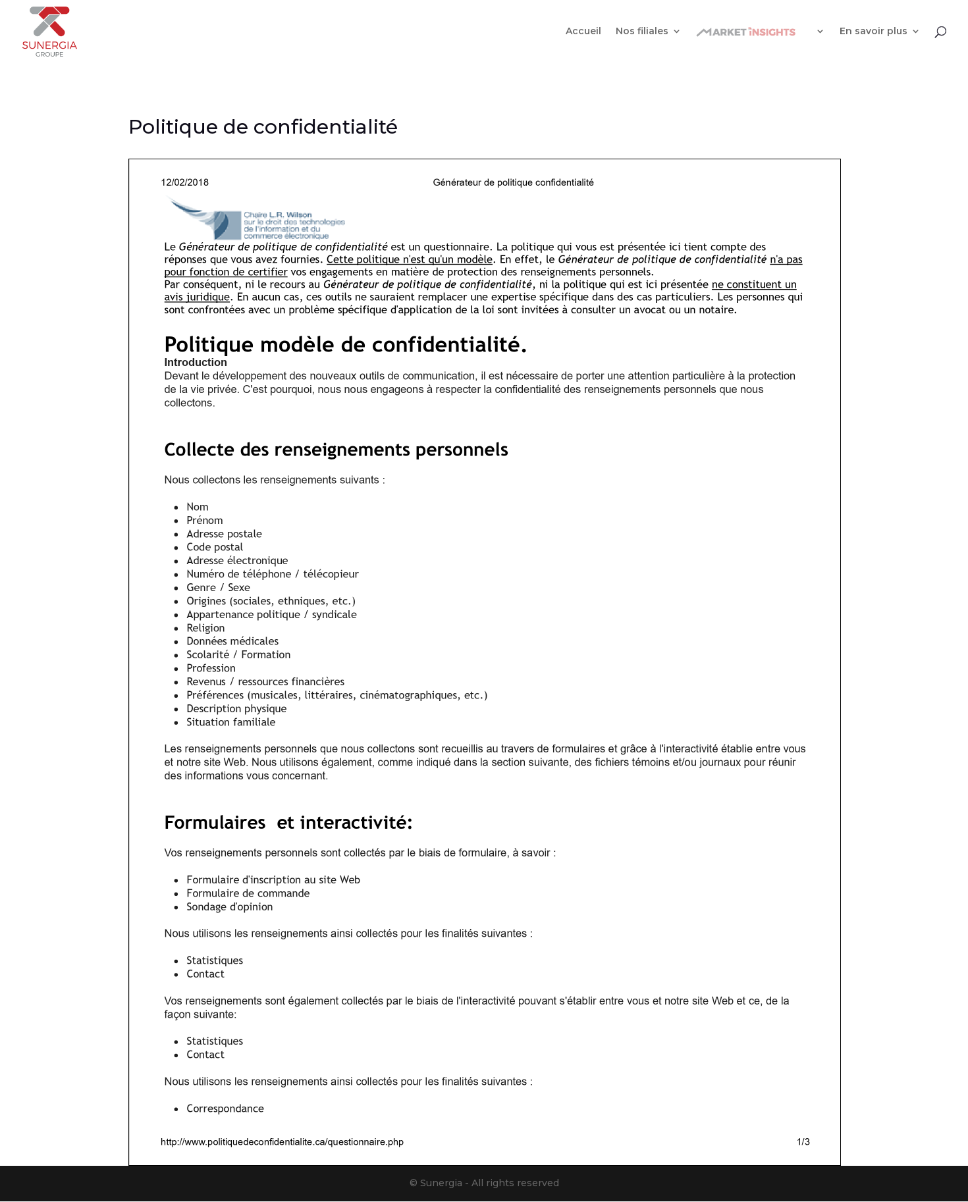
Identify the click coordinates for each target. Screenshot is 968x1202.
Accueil (583, 31)
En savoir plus (873, 31)
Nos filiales (642, 31)
